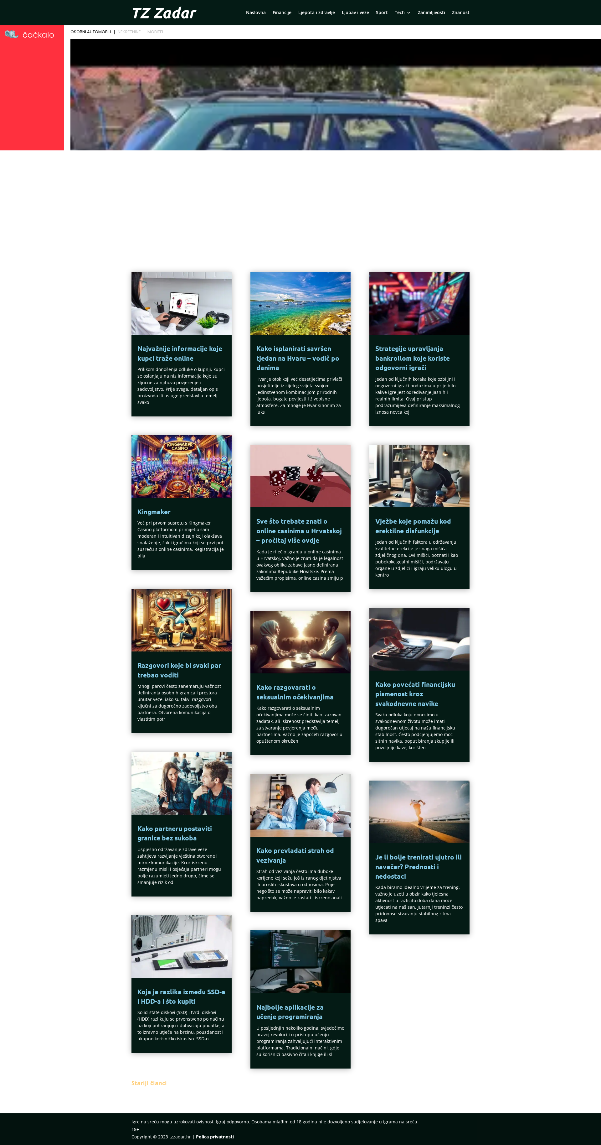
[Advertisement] (300, 199)
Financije (282, 12)
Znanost (461, 12)
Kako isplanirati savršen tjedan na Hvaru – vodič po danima (297, 358)
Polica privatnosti (215, 1137)
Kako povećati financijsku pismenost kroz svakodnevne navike (415, 694)
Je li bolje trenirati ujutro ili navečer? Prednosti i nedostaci (418, 866)
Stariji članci (149, 1083)
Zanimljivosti (431, 12)
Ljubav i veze (355, 12)
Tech (400, 12)
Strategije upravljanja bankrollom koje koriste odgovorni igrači (412, 358)
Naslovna (256, 12)
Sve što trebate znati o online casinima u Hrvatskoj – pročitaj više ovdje (299, 530)
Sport (382, 12)
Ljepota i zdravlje (316, 12)
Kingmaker (154, 511)
